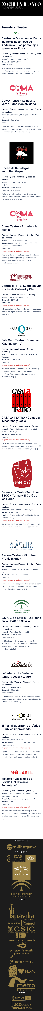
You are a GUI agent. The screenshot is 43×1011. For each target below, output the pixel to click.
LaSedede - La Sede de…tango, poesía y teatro (18, 675)
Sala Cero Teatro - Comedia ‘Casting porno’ (20, 341)
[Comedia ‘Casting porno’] (22, 330)
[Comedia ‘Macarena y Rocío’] (22, 400)
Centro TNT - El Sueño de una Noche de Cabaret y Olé (22, 287)
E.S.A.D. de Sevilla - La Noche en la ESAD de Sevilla (21, 619)
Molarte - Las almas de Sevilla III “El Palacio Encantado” (17, 782)
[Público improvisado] (22, 717)
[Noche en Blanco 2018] (22, 6)
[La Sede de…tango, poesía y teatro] (22, 664)
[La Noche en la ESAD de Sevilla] (22, 607)
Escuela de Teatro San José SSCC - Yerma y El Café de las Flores (20, 496)
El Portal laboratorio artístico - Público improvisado (21, 727)
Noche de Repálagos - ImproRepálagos (16, 169)
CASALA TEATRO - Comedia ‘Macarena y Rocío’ (21, 419)
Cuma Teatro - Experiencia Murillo (19, 228)
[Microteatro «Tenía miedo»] (22, 545)
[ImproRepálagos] (22, 153)
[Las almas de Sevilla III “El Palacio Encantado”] (22, 772)
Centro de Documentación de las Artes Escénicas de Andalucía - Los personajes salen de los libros (21, 43)
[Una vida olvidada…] (22, 90)
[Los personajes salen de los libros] (21, 33)
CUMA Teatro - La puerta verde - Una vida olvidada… (20, 102)
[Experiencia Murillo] (22, 216)
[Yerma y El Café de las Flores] (22, 474)
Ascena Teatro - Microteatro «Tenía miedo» (20, 557)
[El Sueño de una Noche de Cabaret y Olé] (22, 277)
